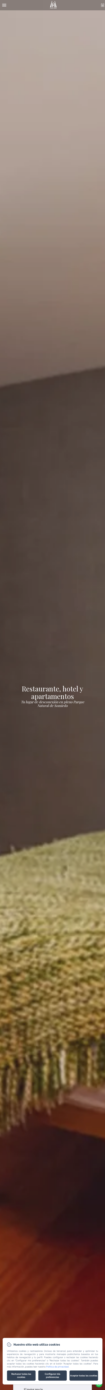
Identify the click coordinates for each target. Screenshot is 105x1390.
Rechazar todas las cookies (21, 1375)
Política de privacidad (57, 1366)
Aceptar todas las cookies (83, 1375)
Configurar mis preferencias (52, 1375)
